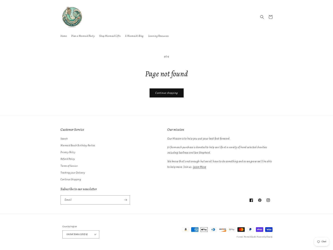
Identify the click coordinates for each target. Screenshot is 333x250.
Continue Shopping (71, 179)
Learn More (199, 167)
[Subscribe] (125, 199)
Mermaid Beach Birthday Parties (78, 145)
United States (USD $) (77, 234)
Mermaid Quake (250, 237)
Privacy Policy (68, 152)
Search (64, 138)
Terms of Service (69, 166)
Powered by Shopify (264, 237)
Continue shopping (166, 93)
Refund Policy (68, 159)
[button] (262, 17)
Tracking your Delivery (73, 172)
